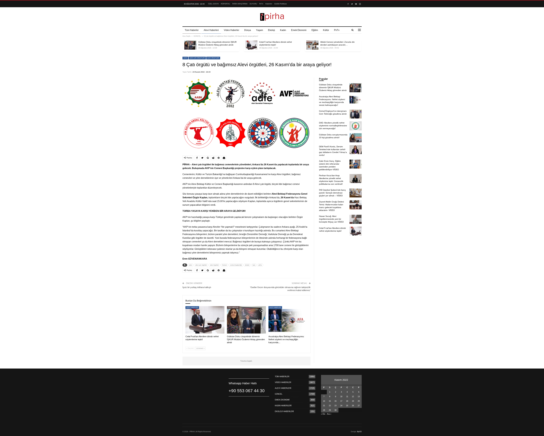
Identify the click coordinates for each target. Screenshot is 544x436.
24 (341, 406)
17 (341, 401)
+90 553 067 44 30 (247, 390)
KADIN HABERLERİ (283, 406)
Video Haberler (231, 30)
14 (324, 401)
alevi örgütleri (213, 58)
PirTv (261, 4)
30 (335, 410)
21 (324, 406)
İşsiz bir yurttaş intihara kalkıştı (196, 287)
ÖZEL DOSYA (213, 4)
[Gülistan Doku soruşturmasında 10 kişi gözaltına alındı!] (355, 137)
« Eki (323, 414)
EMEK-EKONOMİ (282, 400)
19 (353, 401)
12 (353, 396)
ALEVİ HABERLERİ (192, 307)
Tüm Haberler (192, 30)
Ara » (329, 414)
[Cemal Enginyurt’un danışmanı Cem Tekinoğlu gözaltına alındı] (355, 114)
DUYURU (253, 4)
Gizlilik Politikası (280, 4)
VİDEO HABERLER (283, 382)
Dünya (247, 30)
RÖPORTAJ (225, 4)
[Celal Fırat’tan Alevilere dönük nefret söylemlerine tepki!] (251, 45)
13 (359, 396)
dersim (247, 265)
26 (353, 406)
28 (324, 410)
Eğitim (315, 30)
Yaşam (259, 30)
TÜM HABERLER (233, 307)
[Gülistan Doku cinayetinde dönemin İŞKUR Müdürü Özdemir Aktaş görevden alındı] (190, 45)
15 (330, 401)
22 (330, 406)
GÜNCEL (278, 394)
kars (254, 265)
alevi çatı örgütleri (197, 58)
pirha (260, 265)
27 (359, 406)
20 (359, 401)
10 (341, 396)
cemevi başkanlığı (236, 265)
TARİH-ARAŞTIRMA (239, 4)
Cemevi (224, 265)
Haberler (268, 4)
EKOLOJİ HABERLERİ (284, 411)
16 (335, 401)
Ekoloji (271, 30)
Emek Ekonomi (298, 30)
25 (347, 406)
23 (335, 406)
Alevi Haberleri (211, 30)
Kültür (326, 30)
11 (347, 396)
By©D (359, 432)
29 (330, 410)
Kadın (283, 30)
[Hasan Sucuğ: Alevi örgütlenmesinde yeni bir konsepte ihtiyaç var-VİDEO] (355, 219)
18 (347, 401)
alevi (185, 58)
